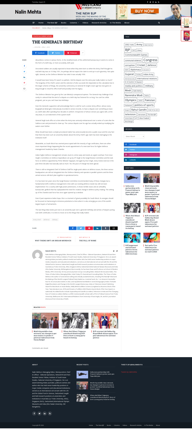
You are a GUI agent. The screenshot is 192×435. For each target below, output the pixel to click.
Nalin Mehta (50, 251)
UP (136, 118)
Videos (85, 23)
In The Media (115, 23)
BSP (134, 50)
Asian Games (148, 45)
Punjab (127, 110)
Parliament (128, 105)
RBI (150, 110)
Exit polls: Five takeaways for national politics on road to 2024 (152, 248)
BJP (127, 49)
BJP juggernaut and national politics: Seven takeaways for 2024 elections (131, 249)
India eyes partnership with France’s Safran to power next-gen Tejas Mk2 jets (132, 190)
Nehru (147, 96)
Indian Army (148, 74)
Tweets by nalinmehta (129, 372)
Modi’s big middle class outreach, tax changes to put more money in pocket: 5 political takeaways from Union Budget (45, 335)
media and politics (134, 86)
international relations (147, 78)
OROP (140, 100)
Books (63, 23)
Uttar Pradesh (144, 118)
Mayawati (139, 82)
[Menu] (34, 22)
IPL (126, 82)
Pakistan (150, 100)
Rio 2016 (156, 110)
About (127, 23)
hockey (138, 74)
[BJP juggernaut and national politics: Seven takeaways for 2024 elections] (132, 238)
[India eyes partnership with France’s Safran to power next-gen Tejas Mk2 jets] (132, 178)
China (139, 50)
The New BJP (52, 23)
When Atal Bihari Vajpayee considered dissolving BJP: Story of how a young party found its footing (74, 334)
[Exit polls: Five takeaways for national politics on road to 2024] (151, 238)
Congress (150, 60)
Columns (73, 23)
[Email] (24, 88)
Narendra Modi (133, 95)
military (55, 220)
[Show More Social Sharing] (82, 53)
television (130, 114)
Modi (128, 90)
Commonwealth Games (136, 54)
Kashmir (131, 82)
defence (47, 220)
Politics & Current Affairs (42, 36)
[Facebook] (24, 66)
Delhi (126, 70)
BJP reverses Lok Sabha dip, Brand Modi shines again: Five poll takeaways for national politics (105, 334)
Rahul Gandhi (139, 109)
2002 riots (129, 44)
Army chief (37, 220)
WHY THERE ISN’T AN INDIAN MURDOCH (53, 240)
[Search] (159, 22)
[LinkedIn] (24, 77)
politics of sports (144, 105)
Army (139, 44)
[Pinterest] (24, 83)
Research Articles (99, 23)
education (146, 70)
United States (129, 118)
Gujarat (129, 74)
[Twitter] (24, 71)
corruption (130, 65)
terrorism (141, 114)
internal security (129, 79)
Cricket (141, 65)
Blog (49, 28)
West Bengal (129, 121)
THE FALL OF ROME (87, 240)
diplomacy (136, 69)
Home (40, 23)
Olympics (130, 100)
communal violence (133, 60)
